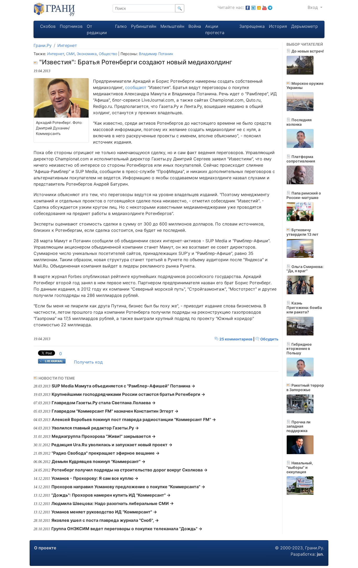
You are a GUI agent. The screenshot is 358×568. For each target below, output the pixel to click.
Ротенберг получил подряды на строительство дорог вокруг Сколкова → (130, 469)
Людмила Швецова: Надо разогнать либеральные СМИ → (112, 503)
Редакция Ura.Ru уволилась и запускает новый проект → (111, 444)
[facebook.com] (247, 7)
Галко (121, 26)
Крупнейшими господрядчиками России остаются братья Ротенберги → (128, 394)
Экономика (87, 53)
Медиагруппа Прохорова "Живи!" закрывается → (104, 436)
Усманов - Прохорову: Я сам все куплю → (94, 478)
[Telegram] (270, 7)
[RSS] (259, 7)
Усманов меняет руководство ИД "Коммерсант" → (104, 511)
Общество (108, 53)
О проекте (45, 547)
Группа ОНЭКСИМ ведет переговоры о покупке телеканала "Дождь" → (126, 528)
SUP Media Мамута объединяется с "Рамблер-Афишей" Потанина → (123, 385)
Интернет (67, 45)
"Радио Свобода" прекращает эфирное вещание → (106, 453)
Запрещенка (252, 26)
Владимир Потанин (156, 53)
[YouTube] (264, 7)
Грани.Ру (43, 45)
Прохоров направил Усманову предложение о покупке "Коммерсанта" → (128, 486)
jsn (320, 554)
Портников (71, 26)
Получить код (88, 362)
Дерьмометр (304, 26)
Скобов (48, 26)
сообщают (136, 87)
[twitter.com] (253, 7)
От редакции (97, 29)
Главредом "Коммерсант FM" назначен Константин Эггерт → (115, 411)
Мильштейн (172, 26)
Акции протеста (214, 29)
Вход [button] (313, 7)
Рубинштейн (143, 26)
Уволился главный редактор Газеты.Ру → (95, 427)
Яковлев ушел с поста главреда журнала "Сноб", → (105, 520)
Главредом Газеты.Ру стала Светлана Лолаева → (104, 402)
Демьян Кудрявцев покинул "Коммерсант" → (98, 461)
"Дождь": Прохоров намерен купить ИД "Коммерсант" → (111, 495)
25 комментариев (236, 339)
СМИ (70, 53)
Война (194, 26)
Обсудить (268, 339)
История (278, 26)
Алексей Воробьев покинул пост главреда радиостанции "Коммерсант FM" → (134, 419)
